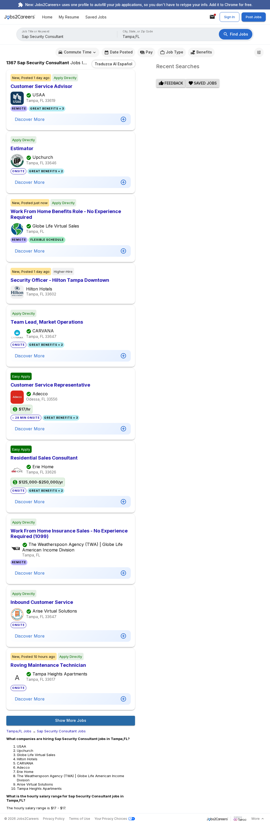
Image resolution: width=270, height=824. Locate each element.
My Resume (69, 17)
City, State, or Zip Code (138, 31)
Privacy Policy (54, 819)
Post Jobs (254, 17)
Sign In (229, 17)
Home (47, 17)
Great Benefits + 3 (47, 108)
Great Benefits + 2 (46, 171)
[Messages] (212, 17)
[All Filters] (259, 52)
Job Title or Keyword (36, 31)
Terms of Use (79, 819)
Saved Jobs (96, 17)
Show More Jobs (70, 720)
